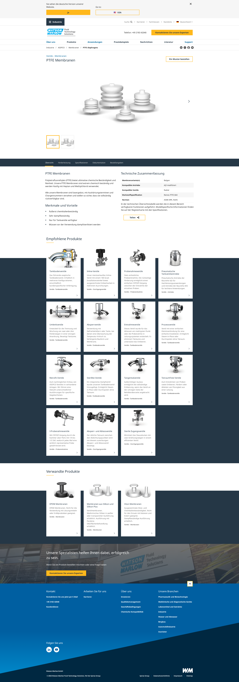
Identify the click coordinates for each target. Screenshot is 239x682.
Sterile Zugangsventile (134, 431)
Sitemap (189, 676)
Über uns (50, 42)
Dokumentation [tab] (99, 162)
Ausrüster (162, 632)
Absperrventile (94, 324)
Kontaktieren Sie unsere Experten (172, 32)
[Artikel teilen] (181, 47)
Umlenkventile (56, 324)
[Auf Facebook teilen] (188, 47)
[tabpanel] (119, 198)
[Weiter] (189, 101)
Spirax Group (144, 676)
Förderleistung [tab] (64, 162)
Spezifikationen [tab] (81, 162)
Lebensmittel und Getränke (170, 607)
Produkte (71, 42)
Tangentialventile (132, 377)
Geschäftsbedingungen (131, 607)
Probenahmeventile (133, 271)
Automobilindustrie (166, 627)
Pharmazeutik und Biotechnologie (173, 597)
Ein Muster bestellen (179, 59)
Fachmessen (154, 22)
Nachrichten (146, 42)
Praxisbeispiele (121, 42)
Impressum (178, 676)
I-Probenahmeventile (59, 431)
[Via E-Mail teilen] (192, 47)
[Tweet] (185, 47)
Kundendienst (52, 607)
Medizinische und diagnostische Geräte (175, 602)
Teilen (133, 217)
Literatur (168, 42)
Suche (126, 22)
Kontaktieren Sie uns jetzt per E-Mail (62, 597)
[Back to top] (190, 584)
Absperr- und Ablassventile (99, 431)
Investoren (125, 597)
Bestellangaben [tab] (116, 162)
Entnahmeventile (132, 324)
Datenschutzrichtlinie (161, 676)
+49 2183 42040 (52, 602)
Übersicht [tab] (49, 162)
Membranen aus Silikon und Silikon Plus (100, 505)
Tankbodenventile (58, 271)
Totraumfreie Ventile (171, 377)
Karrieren (141, 22)
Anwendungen (95, 42)
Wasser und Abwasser (167, 617)
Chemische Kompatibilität (132, 612)
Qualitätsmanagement (130, 602)
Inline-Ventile (93, 271)
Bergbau (162, 622)
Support (189, 42)
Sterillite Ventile (94, 377)
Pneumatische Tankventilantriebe (170, 272)
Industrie (57, 22)
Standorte (168, 22)
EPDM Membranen (58, 504)
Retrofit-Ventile (57, 377)
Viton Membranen (132, 504)
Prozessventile (168, 324)
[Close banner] (191, 3)
